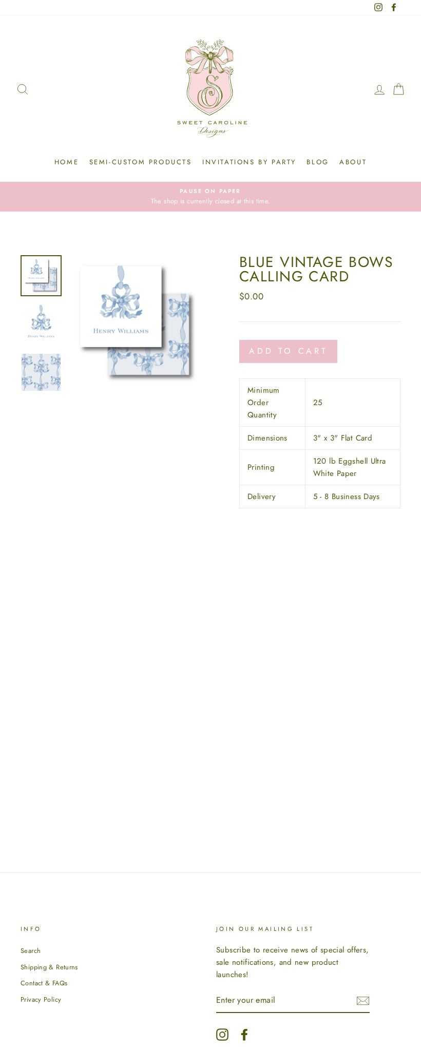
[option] (210, 196)
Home (66, 162)
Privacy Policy (41, 999)
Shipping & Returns (49, 967)
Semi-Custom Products (140, 162)
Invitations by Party (249, 162)
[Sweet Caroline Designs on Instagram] (222, 1034)
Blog (318, 162)
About (353, 162)
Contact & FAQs (44, 983)
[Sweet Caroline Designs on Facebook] (244, 1034)
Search (31, 951)
